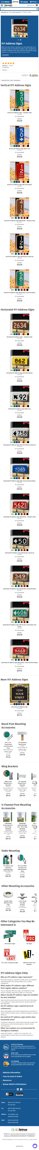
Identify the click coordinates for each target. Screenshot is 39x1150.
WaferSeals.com (31, 1136)
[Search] (37, 9)
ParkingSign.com (31, 1134)
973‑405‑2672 (11, 1105)
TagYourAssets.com (15, 1136)
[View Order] (14, 7)
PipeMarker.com (7, 1136)
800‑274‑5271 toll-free (14, 1102)
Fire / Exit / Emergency (15, 12)
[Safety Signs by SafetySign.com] (8, 5)
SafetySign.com (4, 12)
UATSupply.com (23, 1136)
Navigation (2, 5)
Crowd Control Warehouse (15, 1134)
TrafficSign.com (24, 1134)
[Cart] (37, 5)
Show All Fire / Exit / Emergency (11, 80)
